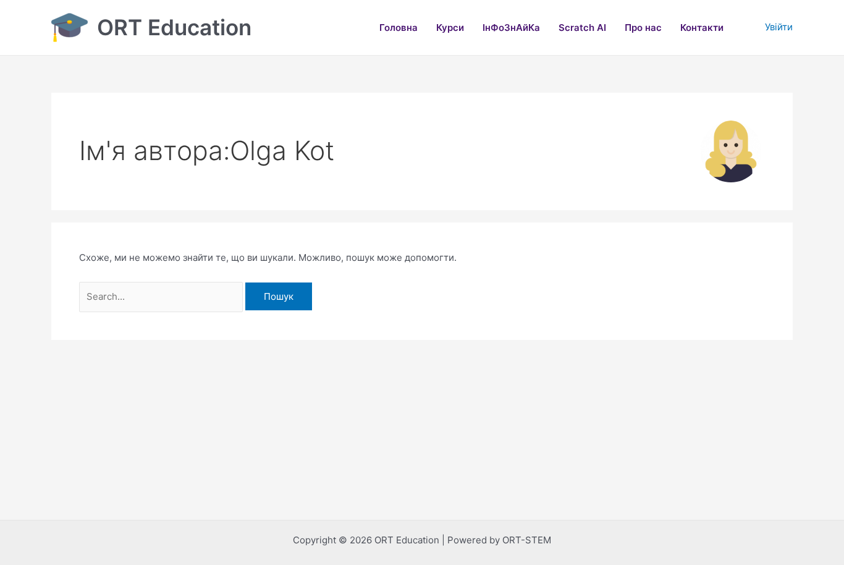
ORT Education (174, 27)
